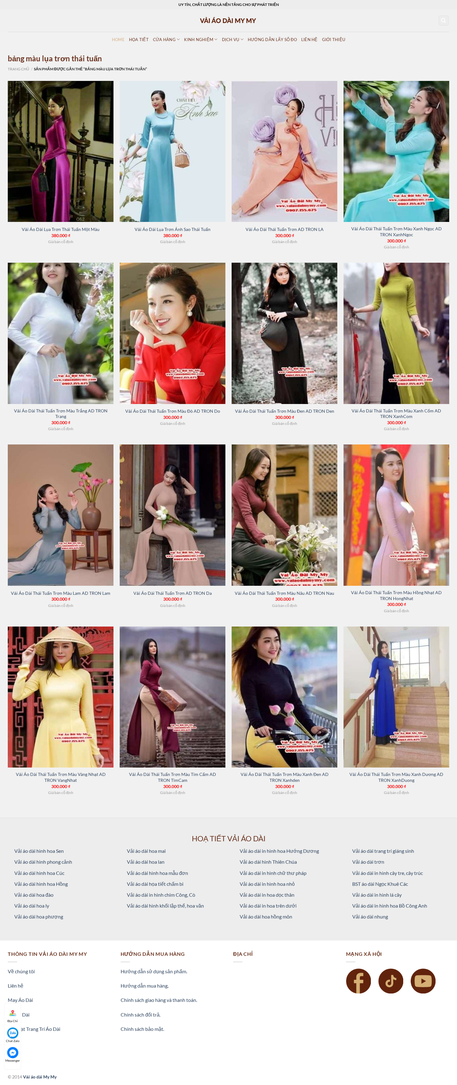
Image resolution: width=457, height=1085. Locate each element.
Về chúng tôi (21, 971)
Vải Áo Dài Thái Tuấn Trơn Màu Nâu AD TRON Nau (284, 593)
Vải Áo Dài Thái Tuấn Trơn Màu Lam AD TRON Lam (60, 593)
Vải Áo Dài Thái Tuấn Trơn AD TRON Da (172, 593)
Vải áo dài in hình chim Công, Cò (161, 895)
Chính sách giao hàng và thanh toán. (159, 1000)
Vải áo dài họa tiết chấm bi (155, 884)
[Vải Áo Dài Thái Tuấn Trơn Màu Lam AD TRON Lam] (60, 515)
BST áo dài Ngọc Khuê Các (380, 884)
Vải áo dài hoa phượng (38, 916)
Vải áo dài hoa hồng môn (266, 916)
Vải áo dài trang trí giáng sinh (383, 851)
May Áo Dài (20, 1000)
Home (118, 39)
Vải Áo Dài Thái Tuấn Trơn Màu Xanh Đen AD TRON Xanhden (285, 777)
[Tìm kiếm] (444, 21)
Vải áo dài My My (40, 1076)
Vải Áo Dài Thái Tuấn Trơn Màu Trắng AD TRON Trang (61, 413)
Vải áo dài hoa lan (145, 862)
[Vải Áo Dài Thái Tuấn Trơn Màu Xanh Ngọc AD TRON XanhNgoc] (396, 151)
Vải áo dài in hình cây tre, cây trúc (387, 873)
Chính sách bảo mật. (142, 1029)
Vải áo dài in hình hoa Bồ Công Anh (389, 906)
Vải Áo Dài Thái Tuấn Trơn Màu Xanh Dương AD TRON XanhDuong (396, 777)
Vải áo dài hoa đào (33, 895)
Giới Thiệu (333, 39)
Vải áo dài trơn (368, 862)
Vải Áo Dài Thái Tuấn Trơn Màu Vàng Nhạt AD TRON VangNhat (61, 777)
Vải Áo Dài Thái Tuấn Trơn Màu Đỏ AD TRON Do (172, 411)
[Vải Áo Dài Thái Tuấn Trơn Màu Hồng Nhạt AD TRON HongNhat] (396, 515)
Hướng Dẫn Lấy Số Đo (272, 39)
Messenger (12, 1060)
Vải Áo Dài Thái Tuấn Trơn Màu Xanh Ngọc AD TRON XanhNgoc (396, 231)
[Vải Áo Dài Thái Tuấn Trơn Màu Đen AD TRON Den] (284, 333)
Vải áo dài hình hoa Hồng (41, 884)
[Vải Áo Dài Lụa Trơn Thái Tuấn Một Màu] (60, 151)
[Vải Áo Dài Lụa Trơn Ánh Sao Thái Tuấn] (172, 151)
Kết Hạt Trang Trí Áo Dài (34, 1029)
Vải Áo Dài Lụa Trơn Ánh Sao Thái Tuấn (172, 229)
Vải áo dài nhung (370, 916)
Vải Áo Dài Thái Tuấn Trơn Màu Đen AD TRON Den (284, 411)
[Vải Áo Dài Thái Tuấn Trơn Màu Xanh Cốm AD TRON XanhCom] (396, 333)
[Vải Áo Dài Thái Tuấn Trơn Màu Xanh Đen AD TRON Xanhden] (284, 697)
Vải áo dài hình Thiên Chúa (268, 862)
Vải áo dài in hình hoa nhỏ (267, 884)
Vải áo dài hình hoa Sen (39, 851)
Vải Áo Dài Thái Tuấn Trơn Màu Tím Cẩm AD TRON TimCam (172, 777)
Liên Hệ (309, 39)
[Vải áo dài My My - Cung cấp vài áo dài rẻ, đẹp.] (228, 20)
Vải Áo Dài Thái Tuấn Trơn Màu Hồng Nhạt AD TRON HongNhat (396, 595)
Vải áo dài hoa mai (146, 851)
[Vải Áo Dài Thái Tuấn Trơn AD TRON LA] (284, 151)
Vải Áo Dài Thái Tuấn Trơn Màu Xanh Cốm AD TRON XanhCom (396, 413)
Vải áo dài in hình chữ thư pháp (273, 873)
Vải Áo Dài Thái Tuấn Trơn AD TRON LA (285, 229)
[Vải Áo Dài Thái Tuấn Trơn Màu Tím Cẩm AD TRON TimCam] (172, 697)
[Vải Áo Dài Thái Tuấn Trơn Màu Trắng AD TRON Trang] (60, 333)
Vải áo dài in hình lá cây (377, 895)
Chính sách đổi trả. (140, 1014)
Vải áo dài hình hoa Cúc (39, 873)
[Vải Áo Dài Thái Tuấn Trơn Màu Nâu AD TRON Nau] (284, 515)
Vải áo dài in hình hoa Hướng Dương (279, 851)
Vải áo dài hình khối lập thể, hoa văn (165, 906)
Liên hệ (15, 986)
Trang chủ (18, 69)
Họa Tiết (139, 39)
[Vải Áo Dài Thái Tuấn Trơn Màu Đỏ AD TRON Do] (172, 333)
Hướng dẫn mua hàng (144, 986)
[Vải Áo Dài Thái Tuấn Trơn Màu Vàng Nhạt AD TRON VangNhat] (60, 697)
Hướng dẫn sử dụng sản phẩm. (154, 971)
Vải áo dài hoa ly (31, 906)
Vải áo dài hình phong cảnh (43, 862)
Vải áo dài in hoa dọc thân (267, 895)
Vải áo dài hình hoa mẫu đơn (157, 873)
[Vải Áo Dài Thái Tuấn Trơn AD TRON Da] (172, 515)
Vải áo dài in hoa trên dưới (268, 906)
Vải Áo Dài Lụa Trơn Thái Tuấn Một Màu (60, 229)
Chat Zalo (13, 1041)
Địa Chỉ (12, 1021)
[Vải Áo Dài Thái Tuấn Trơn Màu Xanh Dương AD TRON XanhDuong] (396, 697)
